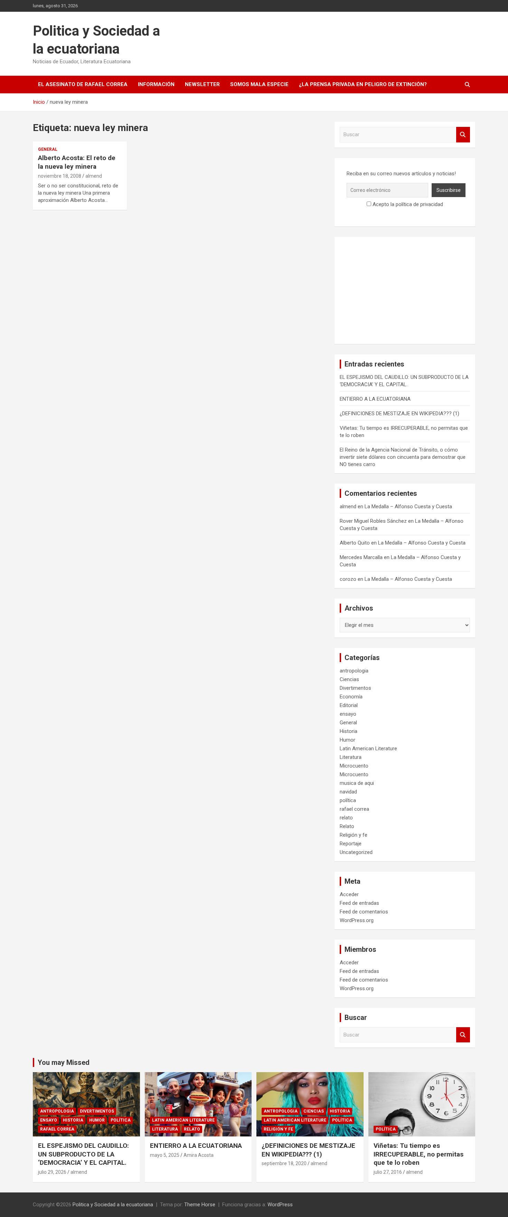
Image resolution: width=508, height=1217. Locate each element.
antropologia (354, 671)
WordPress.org (357, 920)
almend (93, 176)
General (47, 149)
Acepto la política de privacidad (407, 204)
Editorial (349, 705)
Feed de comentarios (364, 912)
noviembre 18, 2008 (59, 176)
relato (346, 818)
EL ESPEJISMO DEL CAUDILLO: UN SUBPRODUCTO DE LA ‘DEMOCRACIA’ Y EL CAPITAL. (83, 1154)
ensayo (348, 714)
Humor (347, 740)
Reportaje (350, 843)
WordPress (280, 1204)
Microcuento (354, 766)
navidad (348, 792)
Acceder (349, 894)
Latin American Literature (368, 748)
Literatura (350, 757)
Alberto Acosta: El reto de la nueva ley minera (76, 162)
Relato (347, 826)
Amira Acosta (199, 1155)
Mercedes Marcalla (361, 557)
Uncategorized (356, 852)
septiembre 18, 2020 (284, 1163)
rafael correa (354, 809)
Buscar (463, 134)
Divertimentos (355, 688)
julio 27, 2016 (388, 1172)
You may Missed (64, 1062)
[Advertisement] (405, 290)
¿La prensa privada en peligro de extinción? (363, 84)
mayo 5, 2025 (164, 1155)
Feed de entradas (359, 903)
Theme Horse (199, 1204)
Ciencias (349, 679)
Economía (351, 697)
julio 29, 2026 (52, 1172)
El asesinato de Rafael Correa (83, 84)
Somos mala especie (259, 84)
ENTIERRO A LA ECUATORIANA (375, 399)
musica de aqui (357, 783)
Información (156, 84)
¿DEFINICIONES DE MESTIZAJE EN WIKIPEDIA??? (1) (399, 413)
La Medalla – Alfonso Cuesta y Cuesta (408, 506)
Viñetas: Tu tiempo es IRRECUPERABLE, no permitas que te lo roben (418, 1154)
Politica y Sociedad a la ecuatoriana (113, 1204)
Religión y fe (353, 835)
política (348, 800)
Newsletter (202, 84)
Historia (348, 731)
